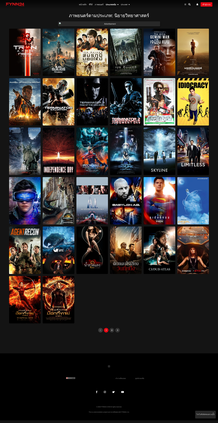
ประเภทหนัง (111, 4)
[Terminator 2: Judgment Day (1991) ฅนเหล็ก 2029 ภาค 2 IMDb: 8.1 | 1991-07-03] (126, 102)
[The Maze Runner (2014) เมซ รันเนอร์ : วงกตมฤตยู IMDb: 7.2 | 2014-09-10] (126, 52)
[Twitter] (113, 392)
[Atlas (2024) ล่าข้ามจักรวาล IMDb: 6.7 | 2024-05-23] (193, 250)
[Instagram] (105, 392)
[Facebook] (96, 392)
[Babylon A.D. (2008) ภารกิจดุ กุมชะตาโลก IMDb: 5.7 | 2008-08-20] (126, 201)
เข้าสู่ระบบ (206, 4)
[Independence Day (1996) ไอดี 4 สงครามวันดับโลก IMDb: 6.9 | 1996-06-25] (58, 151)
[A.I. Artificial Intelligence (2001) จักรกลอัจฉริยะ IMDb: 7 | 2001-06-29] (92, 201)
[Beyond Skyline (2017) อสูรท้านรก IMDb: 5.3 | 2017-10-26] (126, 151)
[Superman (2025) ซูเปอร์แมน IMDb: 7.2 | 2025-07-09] (159, 201)
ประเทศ (124, 4)
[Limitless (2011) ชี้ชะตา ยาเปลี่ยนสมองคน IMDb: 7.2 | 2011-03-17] (193, 151)
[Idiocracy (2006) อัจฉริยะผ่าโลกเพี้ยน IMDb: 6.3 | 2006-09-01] (193, 102)
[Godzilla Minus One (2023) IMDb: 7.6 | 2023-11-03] (58, 250)
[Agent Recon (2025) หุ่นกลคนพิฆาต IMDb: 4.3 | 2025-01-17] (25, 250)
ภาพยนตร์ (99, 4)
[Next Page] (117, 330)
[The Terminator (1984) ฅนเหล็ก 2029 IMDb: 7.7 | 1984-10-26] (159, 102)
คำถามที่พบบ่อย (121, 378)
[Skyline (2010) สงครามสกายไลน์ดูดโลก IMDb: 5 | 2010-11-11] (159, 151)
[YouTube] (122, 392)
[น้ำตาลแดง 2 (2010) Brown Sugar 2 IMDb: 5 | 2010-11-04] (92, 250)
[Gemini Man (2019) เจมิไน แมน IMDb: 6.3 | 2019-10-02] (159, 52)
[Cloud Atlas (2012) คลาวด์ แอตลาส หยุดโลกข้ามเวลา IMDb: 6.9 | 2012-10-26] (159, 250)
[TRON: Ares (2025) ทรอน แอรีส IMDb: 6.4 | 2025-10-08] (25, 52)
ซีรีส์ (91, 4)
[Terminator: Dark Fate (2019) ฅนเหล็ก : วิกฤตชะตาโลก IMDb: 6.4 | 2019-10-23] (193, 52)
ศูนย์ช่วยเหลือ (139, 378)
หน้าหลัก (83, 4)
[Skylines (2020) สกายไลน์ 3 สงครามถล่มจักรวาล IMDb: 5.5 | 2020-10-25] (92, 151)
